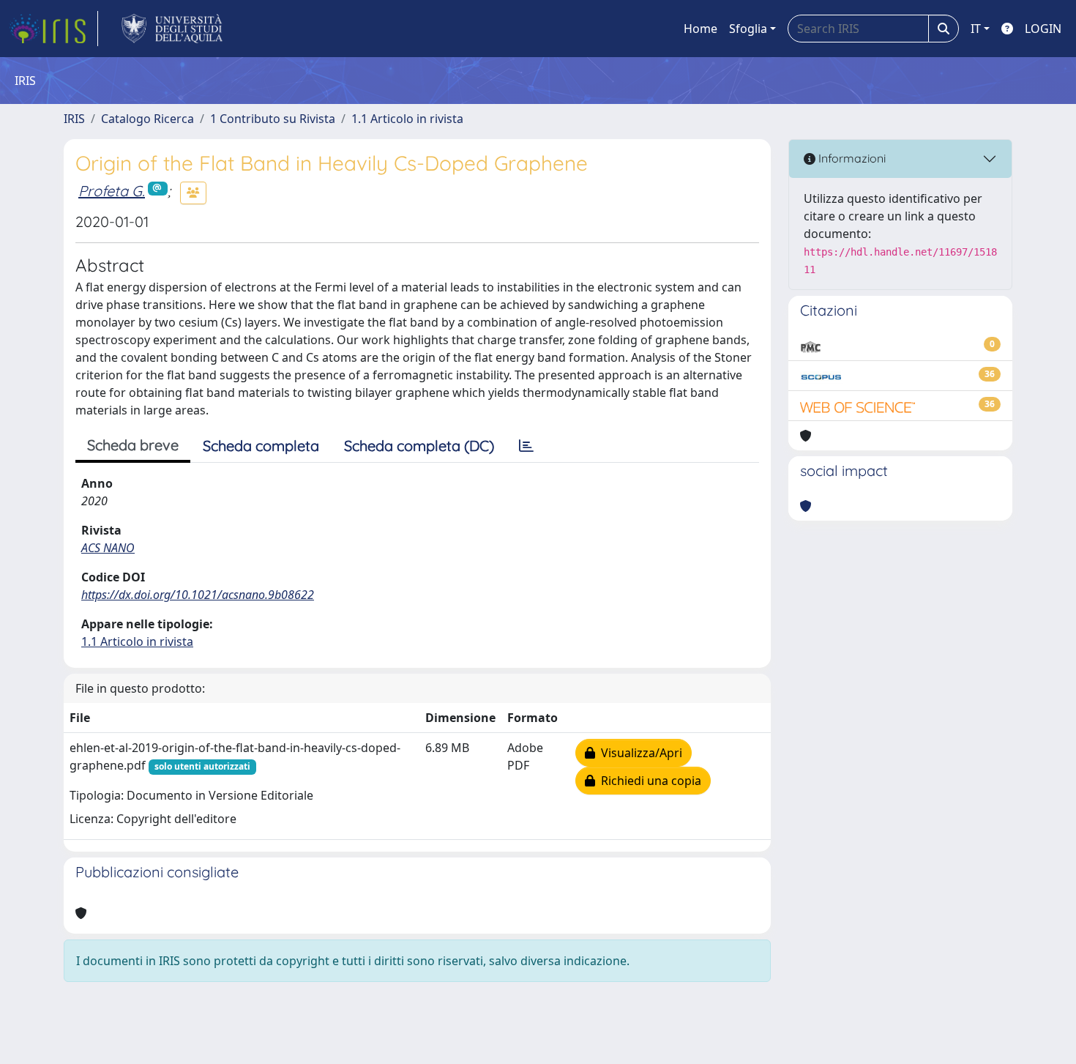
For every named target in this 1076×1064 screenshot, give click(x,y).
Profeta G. (111, 191)
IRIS (74, 119)
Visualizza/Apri (638, 753)
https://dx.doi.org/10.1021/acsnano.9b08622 (197, 595)
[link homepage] (53, 28)
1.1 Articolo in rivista (407, 119)
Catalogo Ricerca (147, 119)
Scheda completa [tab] (261, 445)
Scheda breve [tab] (133, 445)
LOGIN (1043, 29)
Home (700, 29)
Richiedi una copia (648, 781)
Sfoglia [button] (748, 29)
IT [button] (976, 29)
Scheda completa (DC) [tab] (419, 445)
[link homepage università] (172, 28)
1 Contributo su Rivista (272, 119)
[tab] (526, 446)
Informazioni (850, 158)
